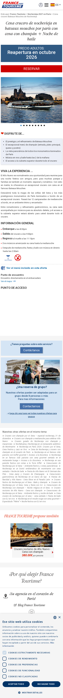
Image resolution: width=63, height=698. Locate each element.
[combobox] (55, 617)
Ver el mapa (6, 281)
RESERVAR (31, 69)
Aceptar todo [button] (16, 684)
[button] (31, 692)
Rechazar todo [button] (46, 684)
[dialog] (31, 655)
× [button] (59, 617)
